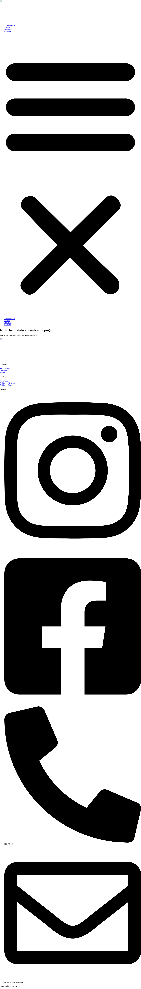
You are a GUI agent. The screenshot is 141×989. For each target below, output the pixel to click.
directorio (3, 370)
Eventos (7, 27)
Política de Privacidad (7, 383)
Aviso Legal (4, 381)
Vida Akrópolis (9, 25)
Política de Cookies (6, 385)
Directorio (7, 29)
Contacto (7, 31)
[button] (70, 175)
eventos (2, 372)
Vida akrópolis (5, 368)
